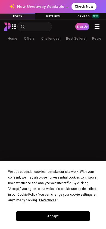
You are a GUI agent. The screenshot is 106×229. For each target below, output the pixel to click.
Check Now (84, 6)
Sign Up (82, 26)
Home (12, 38)
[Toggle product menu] (14, 26)
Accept (53, 216)
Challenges (50, 38)
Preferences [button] (47, 200)
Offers (29, 38)
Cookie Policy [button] (27, 194)
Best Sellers (76, 38)
